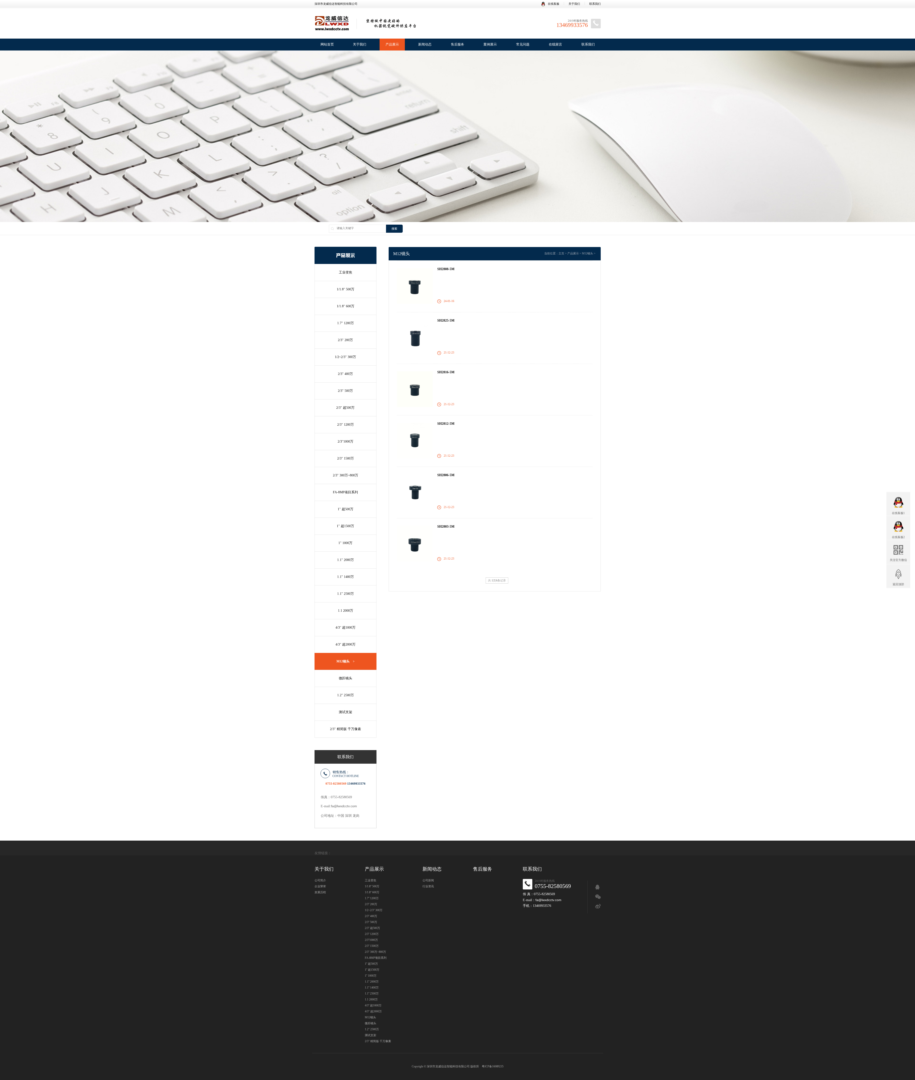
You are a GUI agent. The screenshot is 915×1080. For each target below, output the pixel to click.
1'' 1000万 (345, 543)
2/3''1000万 (345, 441)
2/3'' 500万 (345, 391)
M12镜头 (345, 661)
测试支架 (345, 712)
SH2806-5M (445, 475)
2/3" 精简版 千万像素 (345, 729)
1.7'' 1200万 (345, 323)
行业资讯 (428, 886)
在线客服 (553, 3)
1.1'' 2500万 (345, 594)
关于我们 (574, 3)
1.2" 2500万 (345, 695)
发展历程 (320, 892)
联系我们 (595, 3)
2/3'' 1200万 (345, 424)
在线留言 (555, 44)
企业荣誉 (320, 886)
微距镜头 (345, 678)
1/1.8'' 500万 (345, 289)
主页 (561, 253)
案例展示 (490, 44)
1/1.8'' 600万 (345, 306)
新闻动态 (425, 44)
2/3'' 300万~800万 (345, 475)
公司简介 (320, 880)
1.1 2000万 (345, 610)
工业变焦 (345, 272)
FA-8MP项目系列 (345, 492)
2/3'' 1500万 (345, 458)
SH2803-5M (445, 526)
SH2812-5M (445, 423)
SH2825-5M (445, 320)
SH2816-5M (445, 372)
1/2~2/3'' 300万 (345, 357)
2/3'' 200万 (345, 340)
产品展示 (392, 44)
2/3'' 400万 (345, 374)
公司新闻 (428, 880)
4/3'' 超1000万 (346, 627)
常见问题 (522, 44)
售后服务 (457, 44)
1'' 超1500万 (345, 526)
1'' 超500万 (345, 509)
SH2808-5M (445, 269)
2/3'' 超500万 (345, 407)
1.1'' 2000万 (345, 560)
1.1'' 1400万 (345, 577)
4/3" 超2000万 (346, 644)
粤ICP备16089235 (492, 1066)
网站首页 (327, 44)
